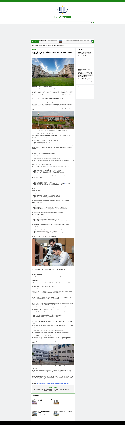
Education (63, 22)
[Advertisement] (62, 32)
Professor (57, 22)
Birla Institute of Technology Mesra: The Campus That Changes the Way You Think (45, 399)
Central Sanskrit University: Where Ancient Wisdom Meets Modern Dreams (51, 40)
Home (47, 22)
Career (67, 22)
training (65, 183)
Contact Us (72, 22)
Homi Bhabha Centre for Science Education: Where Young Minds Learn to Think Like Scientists (85, 69)
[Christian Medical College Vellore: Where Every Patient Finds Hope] (67, 42)
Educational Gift (80, 93)
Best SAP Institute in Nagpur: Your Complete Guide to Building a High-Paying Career (52, 383)
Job (78, 95)
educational (48, 166)
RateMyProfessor (62, 17)
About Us (52, 22)
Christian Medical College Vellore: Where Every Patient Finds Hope (81, 40)
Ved (33, 55)
